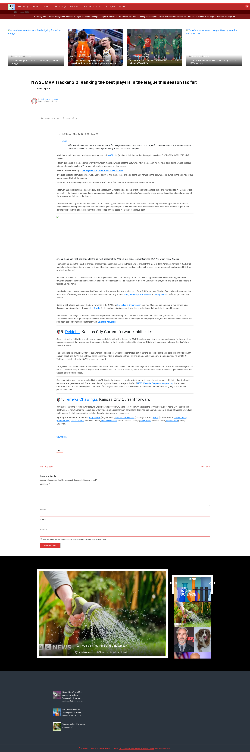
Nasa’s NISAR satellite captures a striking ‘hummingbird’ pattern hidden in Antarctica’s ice (114, 16)
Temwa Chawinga (81, 399)
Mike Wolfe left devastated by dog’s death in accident (102, 645)
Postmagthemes (164, 748)
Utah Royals (94, 308)
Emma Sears (172, 420)
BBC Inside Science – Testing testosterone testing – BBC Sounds (182, 16)
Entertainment (92, 6)
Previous (170, 583)
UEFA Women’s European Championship (155, 383)
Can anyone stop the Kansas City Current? (102, 170)
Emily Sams (145, 420)
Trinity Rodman (131, 294)
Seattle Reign (63, 420)
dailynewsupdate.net (49, 99)
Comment (45, 484)
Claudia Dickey (180, 417)
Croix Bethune (144, 294)
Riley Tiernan (94, 417)
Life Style (110, 6)
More (122, 6)
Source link (62, 437)
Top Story (23, 6)
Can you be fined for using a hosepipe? (57, 16)
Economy (60, 6)
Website (43, 529)
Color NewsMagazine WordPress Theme (136, 748)
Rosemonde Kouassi (124, 417)
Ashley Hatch (160, 294)
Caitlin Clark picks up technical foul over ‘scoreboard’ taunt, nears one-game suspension (34, 62)
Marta (155, 417)
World (36, 6)
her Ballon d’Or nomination (129, 305)
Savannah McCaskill (107, 322)
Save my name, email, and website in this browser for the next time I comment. (74, 539)
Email (43, 519)
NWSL (110, 155)
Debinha (72, 331)
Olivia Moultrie (77, 420)
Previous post (46, 466)
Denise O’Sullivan (109, 420)
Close (64, 141)
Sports (47, 6)
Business (75, 6)
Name (43, 509)
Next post (205, 466)
